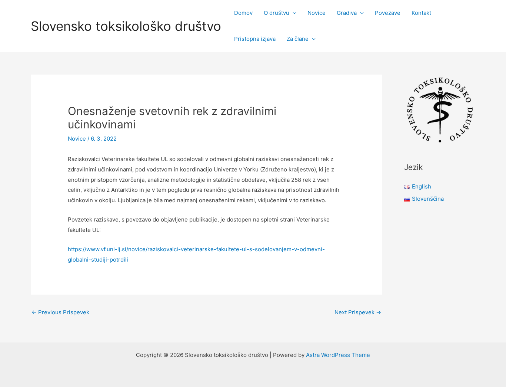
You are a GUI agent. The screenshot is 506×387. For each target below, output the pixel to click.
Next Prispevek (357, 312)
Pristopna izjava (255, 38)
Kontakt (421, 12)
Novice (316, 12)
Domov (243, 12)
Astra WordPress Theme (338, 354)
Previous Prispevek (60, 312)
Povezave (387, 12)
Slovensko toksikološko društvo (126, 26)
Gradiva (347, 12)
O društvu (276, 12)
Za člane (298, 38)
